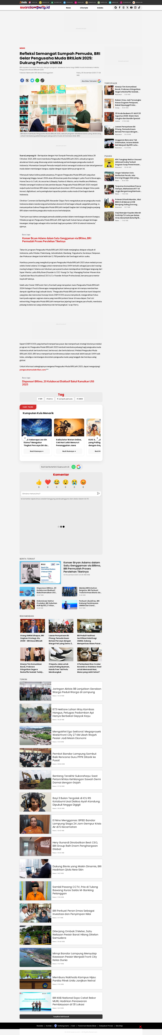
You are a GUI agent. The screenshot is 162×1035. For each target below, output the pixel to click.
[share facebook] (22, 81)
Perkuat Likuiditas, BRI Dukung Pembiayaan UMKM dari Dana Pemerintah (89, 603)
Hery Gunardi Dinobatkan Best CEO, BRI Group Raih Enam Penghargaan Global (75, 846)
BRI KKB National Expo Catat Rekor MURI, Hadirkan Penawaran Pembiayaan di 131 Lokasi (74, 1001)
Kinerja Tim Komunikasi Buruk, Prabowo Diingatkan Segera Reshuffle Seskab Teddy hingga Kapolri (127, 89)
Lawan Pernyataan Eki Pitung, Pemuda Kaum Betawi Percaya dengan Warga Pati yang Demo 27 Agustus (127, 129)
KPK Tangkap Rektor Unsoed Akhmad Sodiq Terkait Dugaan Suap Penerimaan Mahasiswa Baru (128, 162)
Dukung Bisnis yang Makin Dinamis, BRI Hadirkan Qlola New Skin (77, 868)
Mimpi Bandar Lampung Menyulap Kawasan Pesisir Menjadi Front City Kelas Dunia (75, 957)
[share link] (42, 81)
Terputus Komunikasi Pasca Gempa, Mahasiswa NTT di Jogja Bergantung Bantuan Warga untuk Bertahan (128, 188)
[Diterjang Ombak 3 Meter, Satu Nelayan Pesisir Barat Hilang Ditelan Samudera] (35, 943)
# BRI (40, 399)
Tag (61, 394)
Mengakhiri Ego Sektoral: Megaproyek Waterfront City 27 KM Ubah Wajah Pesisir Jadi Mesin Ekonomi (77, 735)
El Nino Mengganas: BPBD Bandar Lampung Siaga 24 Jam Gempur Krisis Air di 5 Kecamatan (77, 824)
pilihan (108, 156)
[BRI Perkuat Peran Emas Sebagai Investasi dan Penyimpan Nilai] (35, 921)
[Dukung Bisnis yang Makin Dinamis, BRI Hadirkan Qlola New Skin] (35, 876)
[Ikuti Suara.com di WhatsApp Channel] (74, 467)
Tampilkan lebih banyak (61, 1017)
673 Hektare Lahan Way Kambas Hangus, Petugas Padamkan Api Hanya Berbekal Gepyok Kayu (73, 713)
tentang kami (63, 1026)
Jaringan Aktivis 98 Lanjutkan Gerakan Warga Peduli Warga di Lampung (77, 690)
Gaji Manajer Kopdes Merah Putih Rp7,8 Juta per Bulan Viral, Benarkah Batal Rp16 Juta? (128, 215)
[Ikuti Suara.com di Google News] (79, 467)
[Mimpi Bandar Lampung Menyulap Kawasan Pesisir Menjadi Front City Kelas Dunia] (35, 965)
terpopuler (110, 83)
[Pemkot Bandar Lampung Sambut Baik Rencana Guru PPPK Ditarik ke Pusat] (35, 766)
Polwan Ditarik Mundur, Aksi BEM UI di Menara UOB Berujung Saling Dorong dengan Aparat (128, 202)
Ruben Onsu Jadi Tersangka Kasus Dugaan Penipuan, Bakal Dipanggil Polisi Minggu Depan (128, 102)
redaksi (40, 1026)
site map (119, 1026)
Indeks (100, 8)
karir (73, 1026)
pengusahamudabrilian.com (33, 369)
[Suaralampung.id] (35, 9)
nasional (118, 94)
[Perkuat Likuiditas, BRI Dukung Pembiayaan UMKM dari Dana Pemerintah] (70, 608)
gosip (117, 108)
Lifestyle (84, 8)
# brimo (49, 399)
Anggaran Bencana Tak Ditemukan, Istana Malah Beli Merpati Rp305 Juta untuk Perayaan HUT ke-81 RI (128, 142)
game (117, 121)
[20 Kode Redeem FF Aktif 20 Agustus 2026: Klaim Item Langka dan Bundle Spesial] (109, 120)
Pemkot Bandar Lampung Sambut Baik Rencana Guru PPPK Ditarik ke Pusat (74, 757)
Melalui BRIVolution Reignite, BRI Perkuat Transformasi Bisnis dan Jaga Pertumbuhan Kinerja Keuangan (90, 590)
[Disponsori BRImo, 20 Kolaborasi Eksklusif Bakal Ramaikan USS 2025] (28, 595)
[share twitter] (27, 81)
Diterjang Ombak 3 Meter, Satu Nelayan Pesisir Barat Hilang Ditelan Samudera (75, 935)
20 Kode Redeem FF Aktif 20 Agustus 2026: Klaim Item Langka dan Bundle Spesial (128, 116)
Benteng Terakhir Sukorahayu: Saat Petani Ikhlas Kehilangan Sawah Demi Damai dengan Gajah (77, 779)
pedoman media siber (87, 1026)
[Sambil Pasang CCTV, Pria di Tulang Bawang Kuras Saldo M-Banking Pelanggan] (35, 899)
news (117, 181)
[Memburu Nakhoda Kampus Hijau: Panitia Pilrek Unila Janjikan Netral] (35, 987)
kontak (49, 1026)
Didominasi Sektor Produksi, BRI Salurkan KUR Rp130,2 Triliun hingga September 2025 (48, 603)
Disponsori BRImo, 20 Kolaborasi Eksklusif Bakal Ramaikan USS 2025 (58, 383)
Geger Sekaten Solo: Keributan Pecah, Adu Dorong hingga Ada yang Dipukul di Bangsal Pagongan (126, 175)
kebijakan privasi (106, 1026)
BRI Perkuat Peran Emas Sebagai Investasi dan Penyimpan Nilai (73, 912)
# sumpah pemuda (65, 399)
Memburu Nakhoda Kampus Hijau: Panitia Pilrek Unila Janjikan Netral (74, 979)
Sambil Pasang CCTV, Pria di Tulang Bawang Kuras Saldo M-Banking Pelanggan (75, 890)
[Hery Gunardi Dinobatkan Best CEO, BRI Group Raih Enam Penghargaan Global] (35, 854)
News (68, 8)
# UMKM (80, 399)
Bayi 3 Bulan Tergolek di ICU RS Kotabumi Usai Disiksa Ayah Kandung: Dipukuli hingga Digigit (76, 801)
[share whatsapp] (37, 81)
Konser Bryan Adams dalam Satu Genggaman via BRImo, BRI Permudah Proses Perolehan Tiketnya (56, 240)
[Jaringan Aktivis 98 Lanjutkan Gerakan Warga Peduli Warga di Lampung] (35, 699)
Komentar (61, 474)
